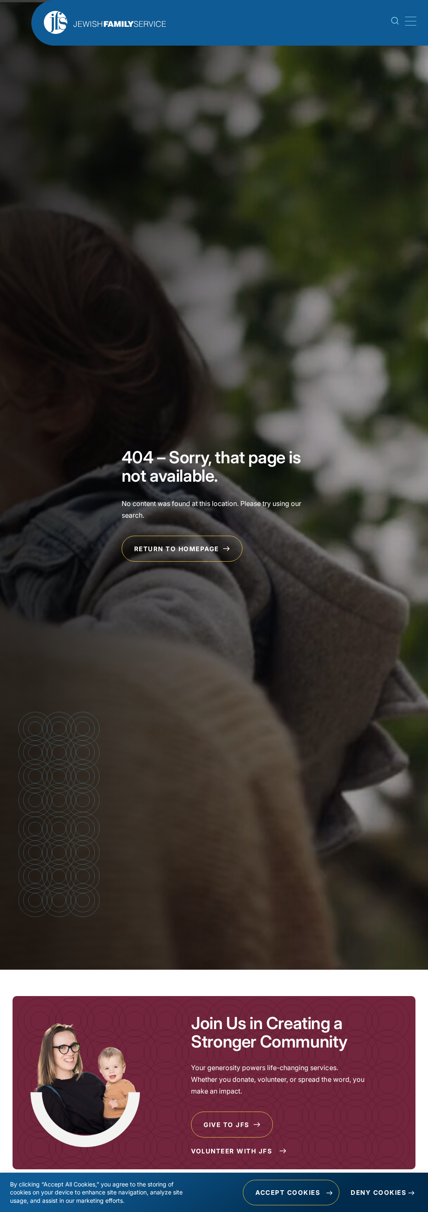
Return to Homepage (178, 549)
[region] (214, 1192)
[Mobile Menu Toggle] (409, 21)
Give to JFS (228, 1125)
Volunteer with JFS (233, 1151)
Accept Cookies (287, 1193)
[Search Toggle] (395, 22)
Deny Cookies (378, 1193)
